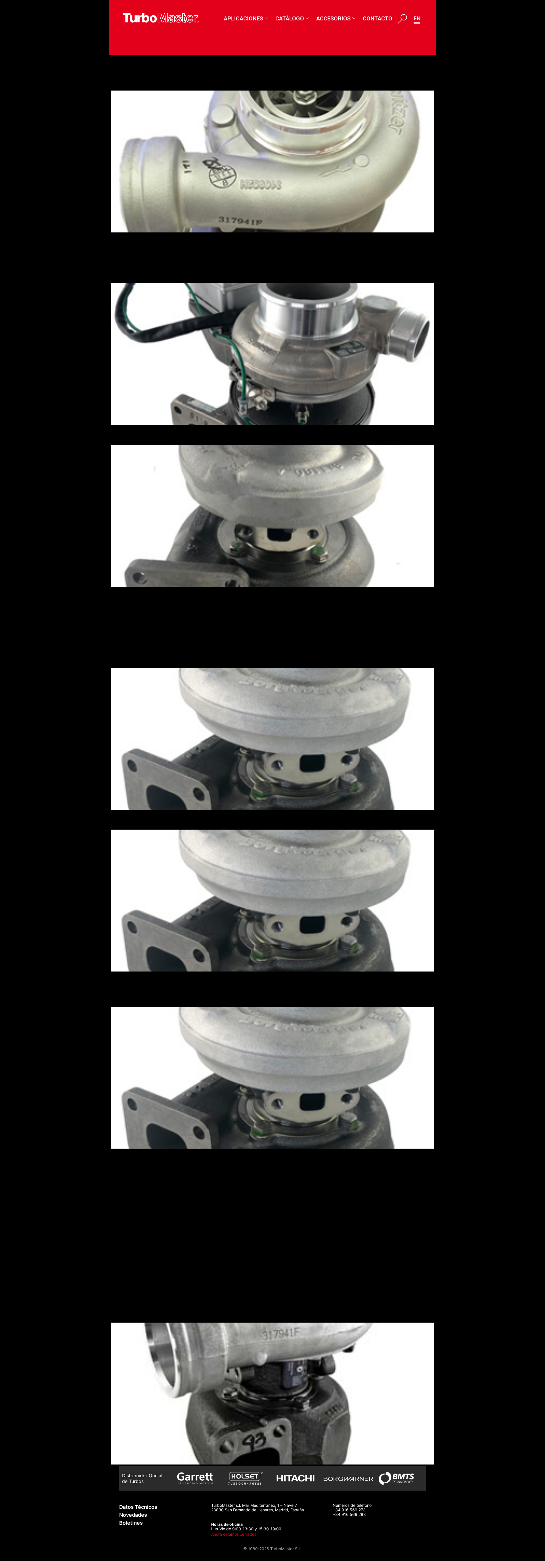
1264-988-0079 (146, 272)
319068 (127, 1204)
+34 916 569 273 (349, 1509)
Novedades (133, 1515)
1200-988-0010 (145, 80)
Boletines (131, 1523)
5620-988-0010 (146, 626)
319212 (126, 1296)
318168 (126, 1188)
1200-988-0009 (146, 241)
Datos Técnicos (138, 1507)
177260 (127, 996)
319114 (126, 1250)
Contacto (377, 18)
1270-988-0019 (145, 596)
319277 (127, 1219)
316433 (127, 1158)
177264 (127, 611)
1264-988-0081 (145, 257)
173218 (126, 819)
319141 (126, 1281)
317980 (127, 1173)
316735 (127, 981)
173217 (126, 657)
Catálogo (289, 18)
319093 (127, 1266)
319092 (127, 1235)
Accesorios (333, 18)
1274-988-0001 (145, 642)
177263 (127, 434)
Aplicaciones (243, 18)
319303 (127, 1312)
